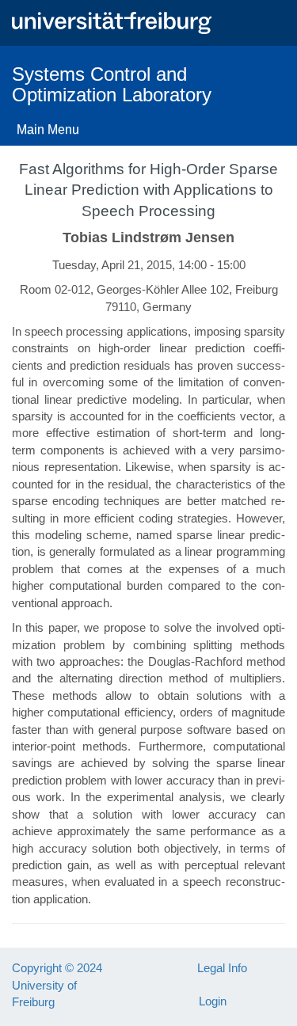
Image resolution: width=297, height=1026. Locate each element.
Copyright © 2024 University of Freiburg (57, 985)
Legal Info (222, 968)
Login (213, 1001)
